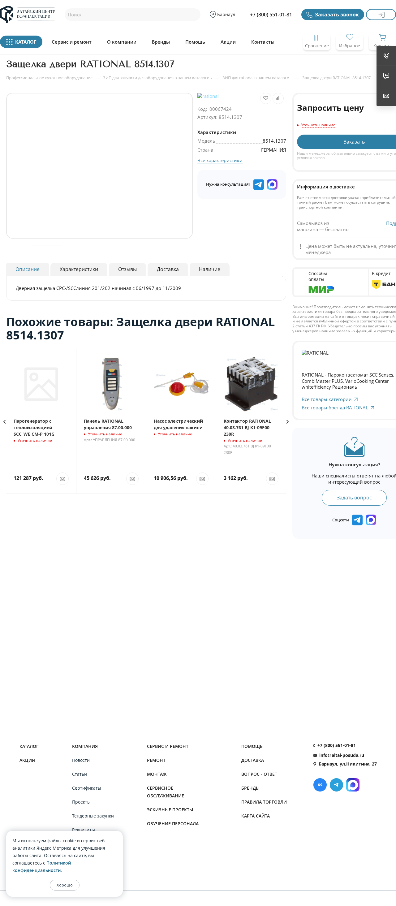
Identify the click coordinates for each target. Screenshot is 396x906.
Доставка (252, 760)
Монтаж (157, 774)
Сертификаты (86, 788)
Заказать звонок (337, 14)
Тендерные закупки (93, 816)
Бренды (161, 42)
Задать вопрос (354, 497)
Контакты (262, 42)
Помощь (195, 42)
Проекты (81, 802)
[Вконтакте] (320, 785)
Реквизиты (83, 830)
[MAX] (272, 184)
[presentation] (288, 422)
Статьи (79, 774)
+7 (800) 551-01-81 (271, 14)
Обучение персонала (173, 823)
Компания (85, 746)
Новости (81, 760)
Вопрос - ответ (259, 774)
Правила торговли (264, 802)
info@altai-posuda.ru (341, 755)
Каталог (29, 746)
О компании (121, 42)
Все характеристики (220, 160)
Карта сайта (255, 816)
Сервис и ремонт (72, 42)
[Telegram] (336, 785)
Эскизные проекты (170, 810)
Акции (228, 42)
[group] (99, 165)
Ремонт (156, 760)
